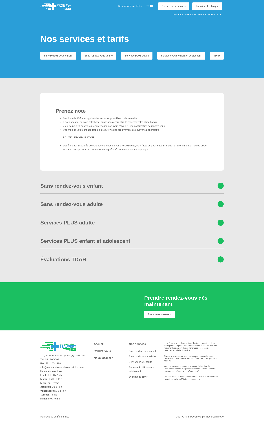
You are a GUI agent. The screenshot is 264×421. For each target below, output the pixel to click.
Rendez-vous (102, 351)
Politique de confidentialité (54, 416)
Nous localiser (103, 357)
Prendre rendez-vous (174, 6)
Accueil (99, 344)
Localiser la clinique (207, 6)
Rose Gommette (215, 416)
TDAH (150, 6)
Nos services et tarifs (130, 6)
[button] (132, 186)
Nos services (137, 344)
